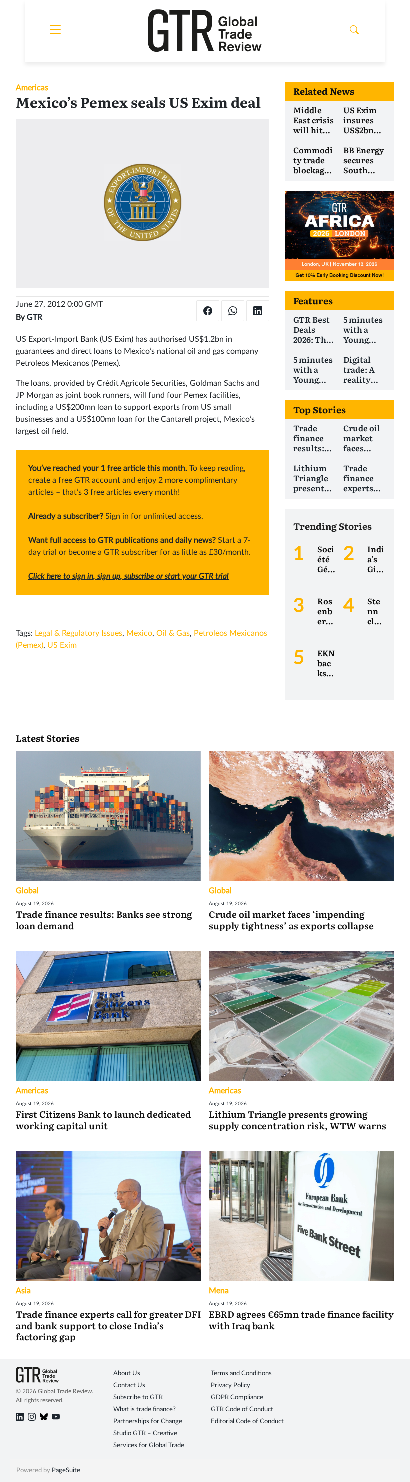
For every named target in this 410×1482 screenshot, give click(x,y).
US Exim (62, 645)
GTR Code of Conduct (242, 1409)
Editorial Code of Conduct (247, 1421)
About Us (127, 1373)
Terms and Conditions (241, 1373)
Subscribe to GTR (138, 1397)
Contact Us (130, 1385)
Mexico (139, 633)
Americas (32, 88)
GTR (34, 317)
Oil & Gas (173, 633)
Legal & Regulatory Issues (78, 633)
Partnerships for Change (148, 1421)
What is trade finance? (145, 1409)
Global (27, 891)
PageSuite (66, 1470)
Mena (219, 1291)
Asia (23, 1291)
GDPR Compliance (237, 1397)
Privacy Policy (230, 1385)
